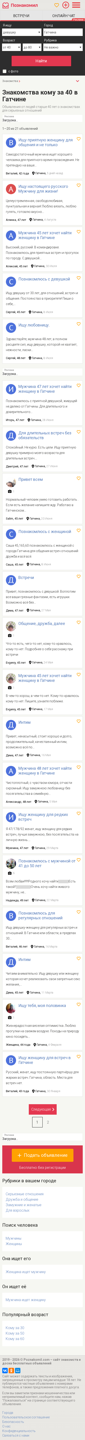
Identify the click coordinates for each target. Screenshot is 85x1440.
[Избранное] (56, 5)
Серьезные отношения (25, 1194)
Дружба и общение (22, 1199)
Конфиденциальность (19, 1431)
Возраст (9, 40)
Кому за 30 (15, 1328)
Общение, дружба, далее (41, 623)
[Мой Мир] (17, 1370)
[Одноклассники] (11, 1370)
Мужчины (13, 1238)
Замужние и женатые (23, 1205)
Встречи (26, 577)
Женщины (14, 1244)
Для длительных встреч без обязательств (44, 435)
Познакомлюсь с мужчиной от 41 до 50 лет (46, 863)
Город (48, 25)
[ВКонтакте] (5, 1370)
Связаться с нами (15, 1435)
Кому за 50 (15, 1333)
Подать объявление (46, 1155)
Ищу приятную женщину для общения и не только (45, 142)
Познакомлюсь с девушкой (44, 279)
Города (7, 1413)
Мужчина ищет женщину (26, 1300)
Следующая (41, 1109)
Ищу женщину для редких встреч (43, 817)
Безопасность (13, 1422)
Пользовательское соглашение (26, 1417)
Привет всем (30, 479)
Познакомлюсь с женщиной (44, 531)
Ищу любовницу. (34, 325)
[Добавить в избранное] (78, 139)
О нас (6, 1426)
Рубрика (50, 40)
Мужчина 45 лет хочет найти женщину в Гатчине (45, 235)
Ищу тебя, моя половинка (42, 1005)
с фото (13, 71)
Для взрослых (17, 1210)
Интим (24, 722)
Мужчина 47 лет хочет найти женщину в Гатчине (45, 389)
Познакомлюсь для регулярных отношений (40, 915)
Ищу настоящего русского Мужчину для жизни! (43, 189)
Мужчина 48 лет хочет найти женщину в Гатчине (45, 770)
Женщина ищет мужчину (26, 1272)
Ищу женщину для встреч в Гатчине (44, 1060)
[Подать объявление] (65, 5)
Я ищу (7, 25)
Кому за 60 (15, 1339)
